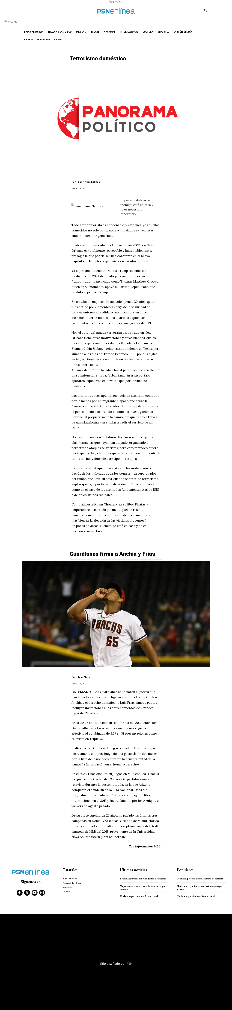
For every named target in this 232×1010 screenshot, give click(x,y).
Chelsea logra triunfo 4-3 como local (139, 896)
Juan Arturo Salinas (88, 181)
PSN (130, 963)
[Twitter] (27, 893)
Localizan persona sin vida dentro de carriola (143, 878)
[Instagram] (42, 893)
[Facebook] (20, 893)
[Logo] (116, 11)
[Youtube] (35, 893)
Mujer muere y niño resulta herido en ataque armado (142, 887)
